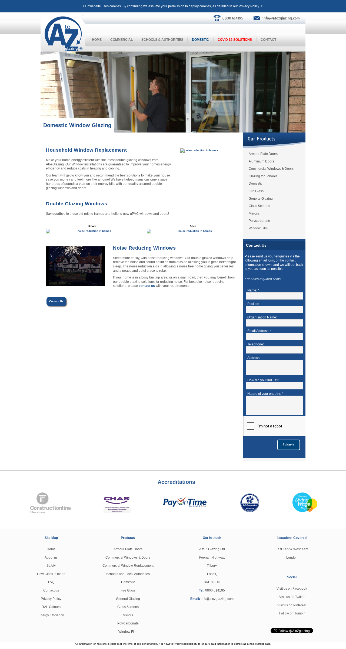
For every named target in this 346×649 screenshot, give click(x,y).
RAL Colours (51, 607)
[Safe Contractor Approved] (249, 502)
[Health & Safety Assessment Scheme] (117, 502)
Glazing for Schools (263, 176)
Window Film (258, 228)
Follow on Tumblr (292, 613)
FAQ (51, 582)
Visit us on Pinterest (291, 605)
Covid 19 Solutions (235, 40)
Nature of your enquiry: (265, 394)
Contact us (51, 590)
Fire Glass (256, 191)
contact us (147, 286)
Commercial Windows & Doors (271, 169)
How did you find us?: (263, 380)
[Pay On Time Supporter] (185, 499)
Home (97, 40)
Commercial (121, 40)
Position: (253, 304)
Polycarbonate (259, 221)
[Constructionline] (50, 502)
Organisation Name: (262, 317)
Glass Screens (259, 206)
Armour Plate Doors (263, 154)
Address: (253, 358)
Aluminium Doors (261, 161)
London (292, 557)
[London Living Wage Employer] (304, 502)
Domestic (200, 40)
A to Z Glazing (63, 34)
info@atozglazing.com (279, 18)
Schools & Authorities (162, 40)
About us (51, 557)
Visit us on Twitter (292, 597)
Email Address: (259, 331)
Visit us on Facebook (292, 588)
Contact (268, 40)
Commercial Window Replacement (128, 566)
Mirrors (254, 213)
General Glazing (261, 199)
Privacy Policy (249, 6)
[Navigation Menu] (83, 15)
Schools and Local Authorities (128, 574)
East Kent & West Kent (291, 549)
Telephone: (255, 344)
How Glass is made (51, 574)
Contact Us (56, 301)
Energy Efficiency (51, 615)
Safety (51, 566)
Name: (253, 290)
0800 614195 (215, 590)
